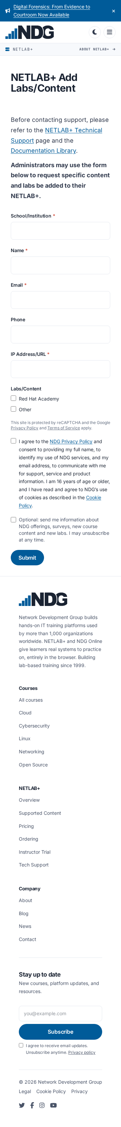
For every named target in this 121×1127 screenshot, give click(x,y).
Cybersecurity (34, 726)
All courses (31, 700)
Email (19, 285)
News (25, 926)
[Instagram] (42, 1105)
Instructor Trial (34, 852)
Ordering (28, 839)
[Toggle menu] (110, 32)
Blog (24, 913)
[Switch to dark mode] (95, 32)
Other (25, 409)
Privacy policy (81, 1052)
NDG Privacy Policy (71, 441)
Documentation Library (43, 150)
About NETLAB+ (95, 49)
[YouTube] (53, 1105)
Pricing (26, 826)
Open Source (33, 764)
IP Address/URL (30, 354)
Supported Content (40, 813)
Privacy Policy (24, 427)
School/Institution (33, 216)
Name (19, 250)
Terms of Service (63, 427)
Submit (27, 557)
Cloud (25, 712)
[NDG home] (45, 32)
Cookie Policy (51, 1091)
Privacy (79, 1091)
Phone (18, 319)
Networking (31, 751)
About (25, 900)
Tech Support (34, 864)
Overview (29, 800)
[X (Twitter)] (22, 1105)
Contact (27, 939)
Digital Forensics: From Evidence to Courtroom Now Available (51, 10)
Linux (25, 738)
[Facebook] (32, 1105)
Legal (25, 1091)
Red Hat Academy (39, 399)
